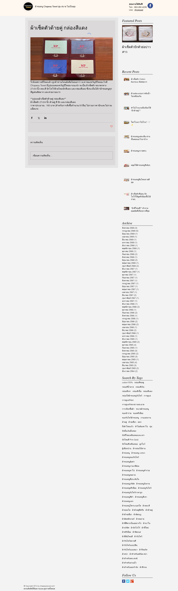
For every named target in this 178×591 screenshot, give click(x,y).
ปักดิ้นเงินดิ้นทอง (129, 431)
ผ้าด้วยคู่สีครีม (138, 510)
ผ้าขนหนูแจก (127, 501)
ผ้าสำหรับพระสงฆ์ (129, 558)
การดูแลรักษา (128, 400)
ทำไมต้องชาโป (141, 426)
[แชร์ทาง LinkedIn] (45, 118)
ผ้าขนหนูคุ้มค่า (128, 461)
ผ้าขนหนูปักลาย (143, 483)
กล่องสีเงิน (140, 387)
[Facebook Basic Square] (123, 581)
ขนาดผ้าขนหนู (142, 409)
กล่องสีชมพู (139, 382)
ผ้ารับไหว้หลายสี (129, 541)
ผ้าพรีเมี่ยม (126, 532)
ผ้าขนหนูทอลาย (129, 475)
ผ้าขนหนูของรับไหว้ (130, 457)
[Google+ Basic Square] (132, 581)
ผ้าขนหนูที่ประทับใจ (130, 479)
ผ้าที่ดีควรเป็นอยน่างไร (131, 523)
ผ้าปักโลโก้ (135, 527)
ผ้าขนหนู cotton (138, 453)
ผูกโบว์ (142, 444)
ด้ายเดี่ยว (132, 422)
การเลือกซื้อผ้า (128, 409)
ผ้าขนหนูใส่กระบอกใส (131, 505)
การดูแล (147, 395)
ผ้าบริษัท (125, 527)
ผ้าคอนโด (126, 510)
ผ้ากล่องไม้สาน (139, 448)
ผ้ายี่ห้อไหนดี (127, 536)
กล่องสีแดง (147, 391)
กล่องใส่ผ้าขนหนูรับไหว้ (132, 395)
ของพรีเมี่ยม (138, 413)
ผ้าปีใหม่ (145, 527)
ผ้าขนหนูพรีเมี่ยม (129, 488)
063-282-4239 (140, 7)
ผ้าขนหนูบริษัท (128, 483)
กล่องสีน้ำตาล (128, 387)
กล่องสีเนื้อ (137, 391)
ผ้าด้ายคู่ (149, 510)
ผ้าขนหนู (126, 453)
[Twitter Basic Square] (127, 581)
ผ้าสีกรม (143, 567)
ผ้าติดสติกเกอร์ (128, 519)
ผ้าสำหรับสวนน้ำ (129, 562)
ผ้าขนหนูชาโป (128, 470)
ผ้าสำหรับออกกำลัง (130, 567)
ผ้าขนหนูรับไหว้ (144, 488)
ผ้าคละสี (146, 505)
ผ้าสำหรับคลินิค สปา (138, 554)
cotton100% (127, 382)
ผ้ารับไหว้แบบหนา (130, 549)
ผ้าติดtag (137, 514)
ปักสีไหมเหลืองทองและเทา (133, 435)
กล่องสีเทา (126, 391)
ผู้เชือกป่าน (126, 448)
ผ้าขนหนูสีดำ (127, 497)
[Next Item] (148, 34)
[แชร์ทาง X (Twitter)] (38, 118)
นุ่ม (150, 426)
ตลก (139, 422)
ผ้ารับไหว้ (138, 536)
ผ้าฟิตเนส (137, 532)
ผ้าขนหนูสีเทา (141, 497)
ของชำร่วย (126, 413)
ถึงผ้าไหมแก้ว (127, 426)
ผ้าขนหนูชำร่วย (143, 470)
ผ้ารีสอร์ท (143, 549)
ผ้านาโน (146, 523)
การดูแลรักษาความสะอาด (133, 404)
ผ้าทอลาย (140, 519)
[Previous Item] (126, 34)
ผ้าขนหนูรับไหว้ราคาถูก (132, 492)
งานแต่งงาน (146, 417)
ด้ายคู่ (124, 422)
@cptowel (138, 10)
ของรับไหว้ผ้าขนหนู (130, 417)
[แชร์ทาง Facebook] (31, 118)
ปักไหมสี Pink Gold (130, 439)
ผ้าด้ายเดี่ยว (127, 514)
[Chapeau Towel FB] (150, 5)
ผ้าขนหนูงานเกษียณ (130, 466)
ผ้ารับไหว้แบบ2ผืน (129, 545)
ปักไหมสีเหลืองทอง (130, 444)
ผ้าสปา (125, 554)
